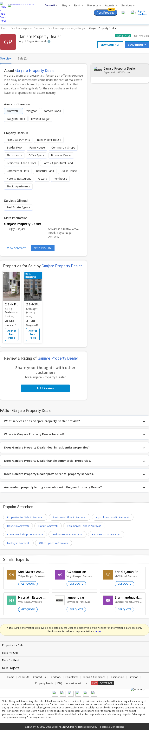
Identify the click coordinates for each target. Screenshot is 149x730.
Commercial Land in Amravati (84, 526)
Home (3, 28)
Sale (23, 58)
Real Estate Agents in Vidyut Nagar (66, 28)
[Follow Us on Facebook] (55, 695)
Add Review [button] (45, 388)
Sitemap (133, 677)
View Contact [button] (16, 248)
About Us (23, 677)
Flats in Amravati (48, 526)
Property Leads (44, 683)
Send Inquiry (137, 44)
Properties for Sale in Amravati (25, 517)
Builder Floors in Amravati (67, 534)
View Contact (110, 44)
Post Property (105, 12)
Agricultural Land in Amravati (112, 517)
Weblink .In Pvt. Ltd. (63, 726)
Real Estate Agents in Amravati (27, 28)
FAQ (59, 683)
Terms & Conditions (94, 677)
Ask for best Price (11, 334)
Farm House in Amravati (106, 534)
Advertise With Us (76, 683)
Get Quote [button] (28, 583)
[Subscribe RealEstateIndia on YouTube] (86, 695)
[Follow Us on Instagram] (94, 695)
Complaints (72, 677)
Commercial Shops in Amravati (25, 534)
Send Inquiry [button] (42, 248)
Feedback (55, 677)
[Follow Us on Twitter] (78, 695)
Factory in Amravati (18, 543)
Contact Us (39, 677)
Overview (5, 58)
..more (97, 631)
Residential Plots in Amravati (69, 517)
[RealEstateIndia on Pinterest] (71, 695)
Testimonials (117, 677)
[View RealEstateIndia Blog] (63, 695)
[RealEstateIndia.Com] (22, 12)
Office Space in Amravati (53, 543)
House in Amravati (18, 526)
